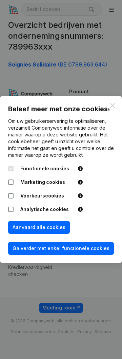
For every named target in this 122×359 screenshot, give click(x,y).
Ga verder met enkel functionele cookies (61, 248)
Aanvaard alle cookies (39, 227)
